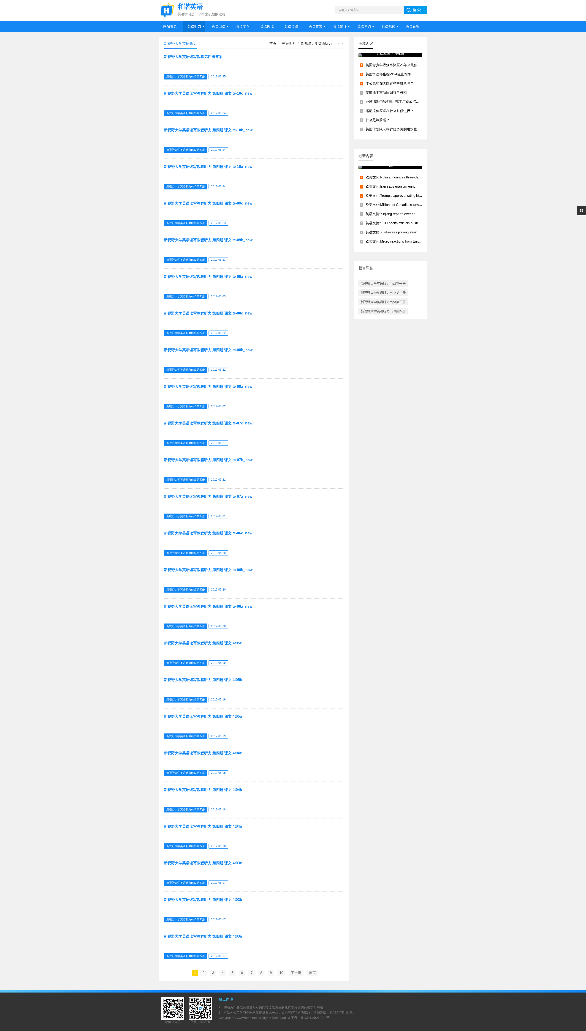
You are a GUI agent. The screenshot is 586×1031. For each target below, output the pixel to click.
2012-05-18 (218, 772)
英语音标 (413, 26)
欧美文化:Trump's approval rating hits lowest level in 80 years (411, 195)
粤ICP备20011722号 (315, 1018)
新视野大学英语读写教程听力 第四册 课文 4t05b (203, 680)
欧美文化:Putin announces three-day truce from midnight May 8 (413, 177)
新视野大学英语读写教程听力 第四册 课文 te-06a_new (208, 606)
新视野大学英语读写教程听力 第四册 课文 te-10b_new (208, 130)
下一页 (296, 973)
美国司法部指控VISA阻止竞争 (388, 74)
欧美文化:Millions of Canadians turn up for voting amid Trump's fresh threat (421, 205)
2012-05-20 (218, 553)
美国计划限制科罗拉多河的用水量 (391, 129)
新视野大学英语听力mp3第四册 (185, 76)
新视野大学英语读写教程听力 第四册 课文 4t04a (203, 826)
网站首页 (170, 26)
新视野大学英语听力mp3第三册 (383, 302)
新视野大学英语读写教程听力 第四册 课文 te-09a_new (208, 277)
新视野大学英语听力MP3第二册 (383, 293)
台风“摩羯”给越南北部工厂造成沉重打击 (396, 102)
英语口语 (218, 26)
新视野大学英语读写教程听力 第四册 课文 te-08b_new (208, 350)
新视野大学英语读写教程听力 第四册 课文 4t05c (203, 643)
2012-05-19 (218, 663)
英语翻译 (340, 26)
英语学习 (243, 26)
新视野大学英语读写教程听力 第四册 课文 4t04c (203, 753)
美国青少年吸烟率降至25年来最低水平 (395, 65)
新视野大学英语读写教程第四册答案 (193, 57)
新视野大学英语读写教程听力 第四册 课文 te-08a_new (208, 386)
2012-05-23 (218, 223)
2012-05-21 (218, 443)
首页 (272, 43)
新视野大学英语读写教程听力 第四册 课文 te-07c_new (208, 423)
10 (281, 973)
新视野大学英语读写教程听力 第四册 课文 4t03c (203, 863)
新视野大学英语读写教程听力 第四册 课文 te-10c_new (208, 93)
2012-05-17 (218, 882)
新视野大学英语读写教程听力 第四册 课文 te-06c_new (208, 533)
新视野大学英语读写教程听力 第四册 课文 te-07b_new (208, 460)
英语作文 (316, 26)
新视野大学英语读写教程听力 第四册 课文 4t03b (203, 900)
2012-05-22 (218, 333)
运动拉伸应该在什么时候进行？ (390, 111)
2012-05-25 (218, 76)
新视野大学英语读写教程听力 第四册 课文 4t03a (203, 936)
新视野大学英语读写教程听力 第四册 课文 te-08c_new (208, 313)
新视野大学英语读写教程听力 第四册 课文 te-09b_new (208, 240)
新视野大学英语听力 (316, 43)
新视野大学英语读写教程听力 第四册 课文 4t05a (203, 716)
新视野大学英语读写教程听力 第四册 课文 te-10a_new (208, 167)
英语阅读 (267, 26)
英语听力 (194, 26)
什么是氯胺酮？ (378, 120)
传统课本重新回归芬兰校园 (386, 92)
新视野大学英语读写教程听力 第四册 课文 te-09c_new (208, 203)
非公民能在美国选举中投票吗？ (390, 83)
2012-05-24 (218, 113)
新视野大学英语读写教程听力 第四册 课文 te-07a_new (208, 496)
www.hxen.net (247, 1018)
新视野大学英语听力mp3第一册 (383, 283)
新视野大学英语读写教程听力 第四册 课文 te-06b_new (208, 570)
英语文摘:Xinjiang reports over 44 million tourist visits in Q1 (409, 214)
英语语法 (291, 26)
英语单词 (364, 26)
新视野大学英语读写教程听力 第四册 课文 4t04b (203, 790)
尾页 (312, 973)
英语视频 (388, 26)
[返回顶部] (576, 923)
